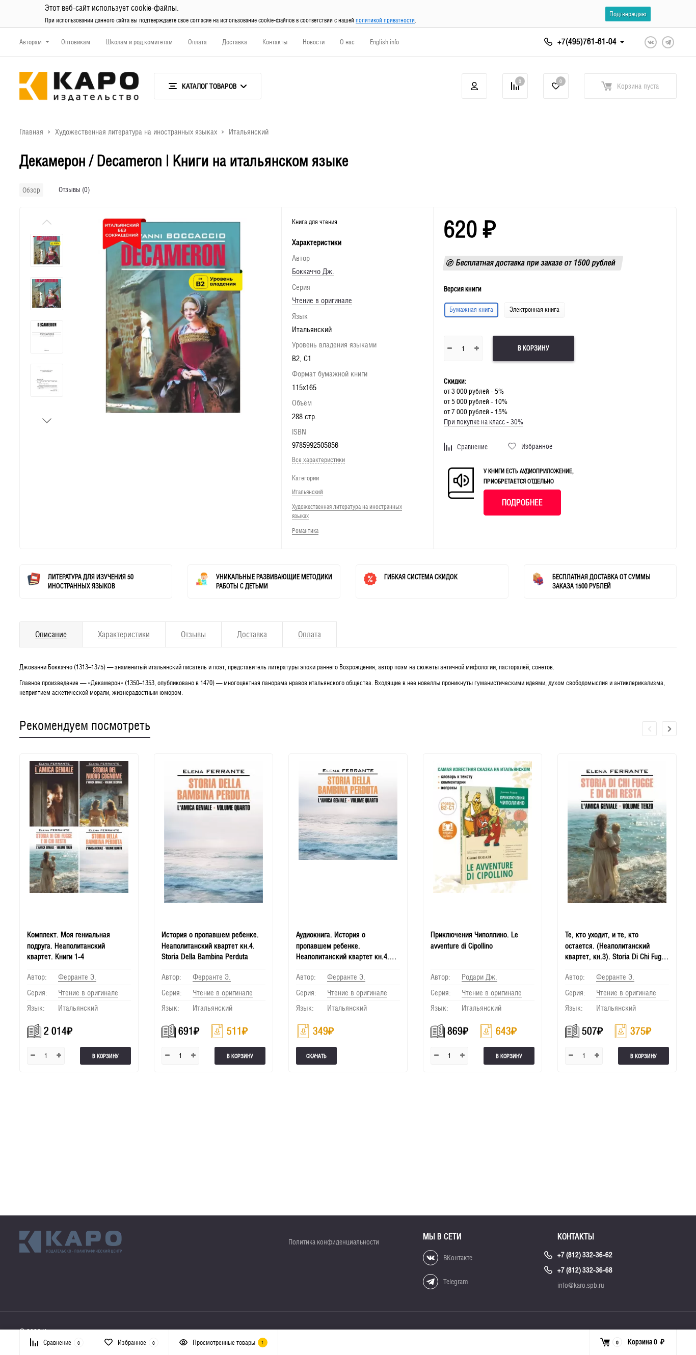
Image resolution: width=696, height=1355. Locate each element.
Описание (51, 634)
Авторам (30, 42)
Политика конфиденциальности (333, 1241)
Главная (31, 131)
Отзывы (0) (74, 189)
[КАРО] (79, 1243)
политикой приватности (385, 20)
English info (384, 42)
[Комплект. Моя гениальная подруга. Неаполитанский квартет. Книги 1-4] (79, 837)
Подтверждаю (628, 14)
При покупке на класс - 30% (483, 422)
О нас (347, 42)
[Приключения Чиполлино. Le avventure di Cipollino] (482, 837)
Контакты (274, 42)
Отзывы (193, 634)
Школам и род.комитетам (139, 42)
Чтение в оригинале (322, 300)
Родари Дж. (479, 976)
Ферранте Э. (77, 976)
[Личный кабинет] (474, 86)
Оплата (197, 42)
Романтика (305, 530)
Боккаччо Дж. (313, 271)
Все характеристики (318, 460)
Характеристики (124, 634)
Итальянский (249, 131)
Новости (314, 42)
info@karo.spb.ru (580, 1285)
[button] (46, 420)
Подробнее (522, 502)
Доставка (234, 42)
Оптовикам (75, 42)
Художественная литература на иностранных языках (136, 131)
